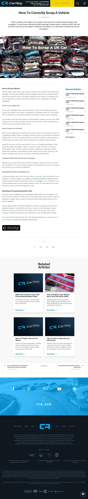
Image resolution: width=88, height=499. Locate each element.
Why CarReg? (18, 426)
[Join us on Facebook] (13, 389)
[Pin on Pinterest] (47, 247)
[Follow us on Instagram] (29, 389)
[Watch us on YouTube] (59, 389)
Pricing (26, 426)
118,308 (44, 404)
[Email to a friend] (53, 247)
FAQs (32, 426)
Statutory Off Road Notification (36, 179)
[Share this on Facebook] (34, 247)
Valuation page (52, 438)
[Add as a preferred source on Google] (11, 228)
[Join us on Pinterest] (75, 389)
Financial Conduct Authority (46, 476)
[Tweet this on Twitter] (40, 247)
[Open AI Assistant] (83, 494)
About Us (71, 426)
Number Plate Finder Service (58, 436)
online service (39, 165)
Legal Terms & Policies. (49, 483)
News (57, 426)
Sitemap (57, 483)
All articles (70, 137)
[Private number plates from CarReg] (12, 3)
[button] (85, 3)
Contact (63, 426)
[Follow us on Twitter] (44, 389)
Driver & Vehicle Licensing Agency (11, 472)
